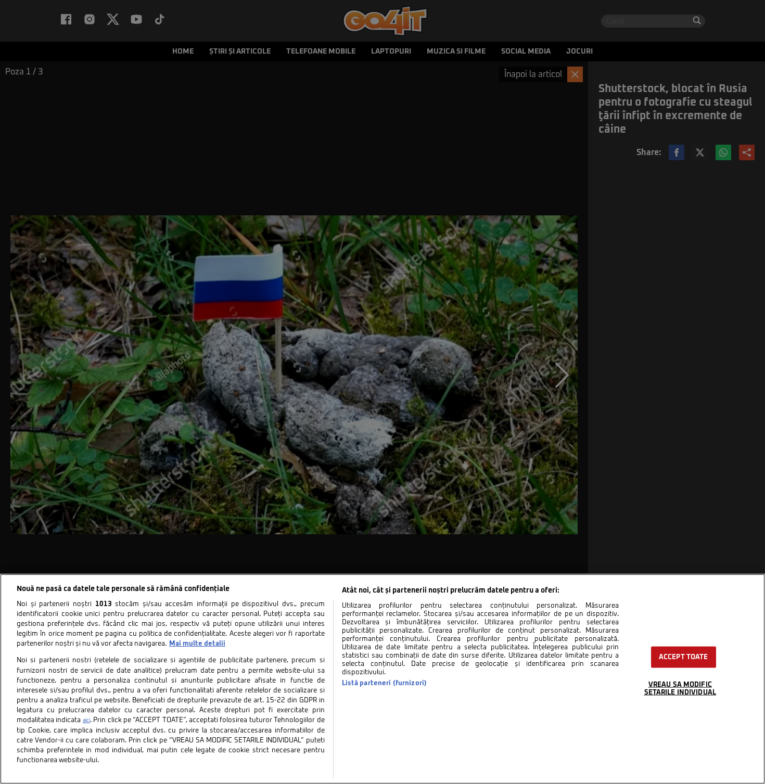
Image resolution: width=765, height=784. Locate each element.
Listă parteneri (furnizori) (384, 683)
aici (86, 720)
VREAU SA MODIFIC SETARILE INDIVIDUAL (680, 689)
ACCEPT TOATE (683, 657)
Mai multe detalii (197, 643)
